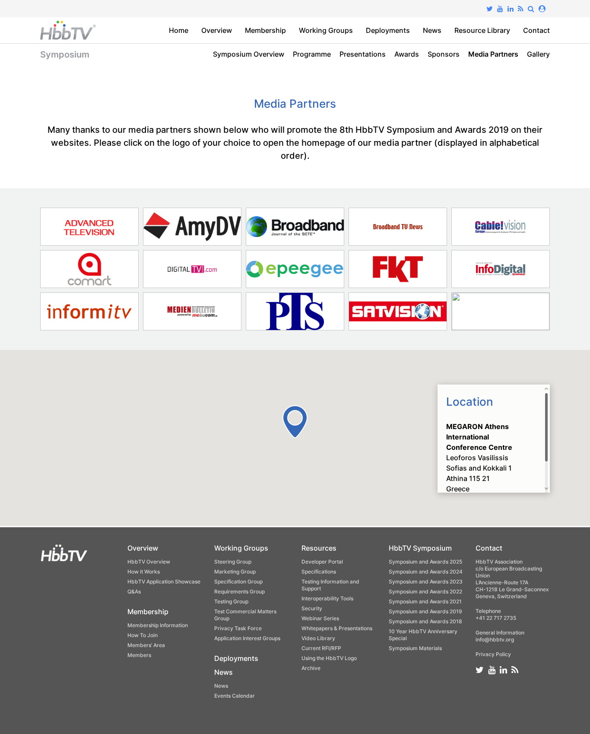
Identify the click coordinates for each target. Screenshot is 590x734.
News (432, 30)
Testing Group (231, 601)
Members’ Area (146, 645)
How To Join (142, 635)
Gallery (538, 54)
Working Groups (326, 30)
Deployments (388, 30)
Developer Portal (322, 561)
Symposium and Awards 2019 (425, 611)
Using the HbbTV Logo (329, 658)
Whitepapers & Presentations (336, 628)
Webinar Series (320, 618)
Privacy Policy (493, 654)
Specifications (318, 571)
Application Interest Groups (247, 638)
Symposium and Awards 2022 (425, 591)
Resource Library (482, 30)
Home (178, 30)
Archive (310, 668)
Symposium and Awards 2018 (425, 621)
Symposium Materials (415, 648)
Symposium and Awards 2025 (425, 561)
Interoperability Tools (327, 598)
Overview (216, 30)
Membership (265, 30)
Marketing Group (235, 571)
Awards (406, 54)
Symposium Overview (248, 54)
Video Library (318, 638)
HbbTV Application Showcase (163, 581)
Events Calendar (234, 695)
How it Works (143, 571)
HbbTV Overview (148, 561)
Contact (536, 30)
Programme (312, 54)
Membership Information (157, 625)
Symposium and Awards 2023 (426, 581)
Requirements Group (239, 591)
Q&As (134, 591)
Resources (318, 548)
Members (139, 655)
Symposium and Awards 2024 (426, 571)
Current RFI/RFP (321, 648)
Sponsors (444, 54)
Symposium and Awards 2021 (425, 601)
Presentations (362, 54)
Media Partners (493, 54)
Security (311, 608)
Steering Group (232, 561)
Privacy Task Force (238, 628)
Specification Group (238, 581)
